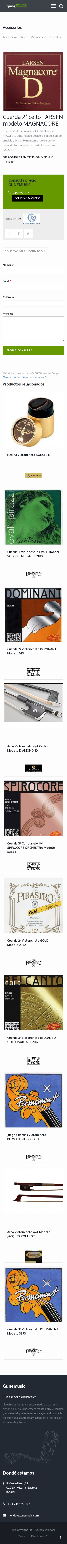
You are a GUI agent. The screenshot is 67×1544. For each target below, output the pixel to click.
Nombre (8, 264)
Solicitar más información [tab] (25, 251)
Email (7, 281)
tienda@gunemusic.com (23, 1515)
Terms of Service (31, 377)
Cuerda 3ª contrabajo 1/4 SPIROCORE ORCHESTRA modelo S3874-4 (31, 848)
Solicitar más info (27, 198)
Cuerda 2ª (56, 37)
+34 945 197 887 (19, 1503)
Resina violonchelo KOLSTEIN (28, 455)
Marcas (22, 1536)
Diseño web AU (40, 1536)
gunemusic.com (45, 1529)
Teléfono (9, 297)
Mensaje (9, 313)
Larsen (17, 218)
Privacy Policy (10, 377)
